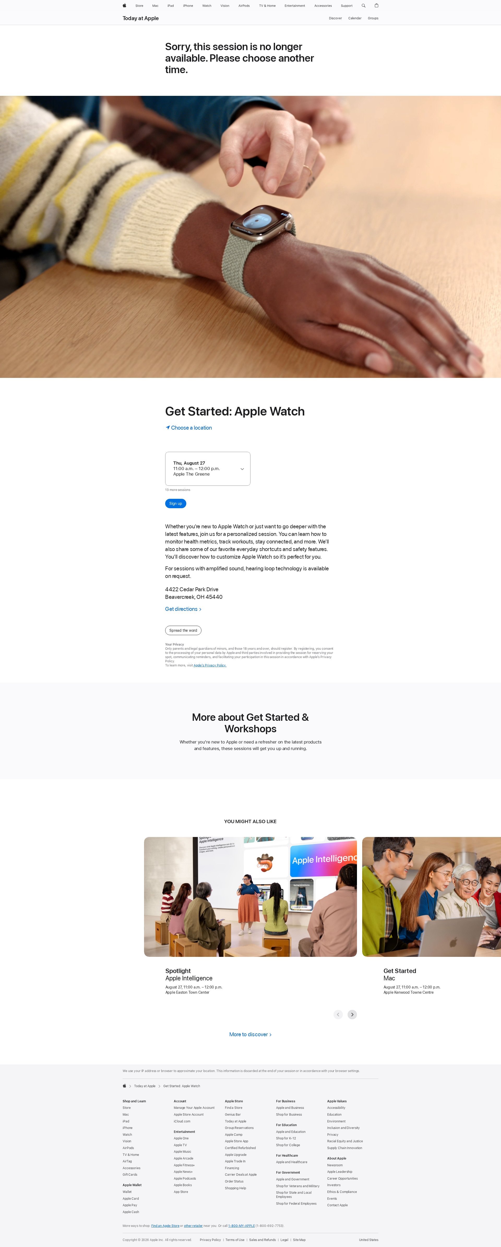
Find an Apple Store (165, 1226)
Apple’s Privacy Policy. (210, 665)
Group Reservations (239, 1128)
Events (332, 1199)
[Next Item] (352, 1014)
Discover (335, 18)
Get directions (181, 609)
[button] (364, 5)
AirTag (127, 1161)
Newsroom (335, 1165)
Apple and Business (290, 1108)
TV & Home (131, 1155)
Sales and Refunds (262, 1240)
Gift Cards (130, 1174)
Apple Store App (236, 1141)
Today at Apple (141, 18)
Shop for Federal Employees (296, 1203)
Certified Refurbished (240, 1148)
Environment (336, 1121)
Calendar (355, 18)
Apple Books (183, 1185)
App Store (181, 1192)
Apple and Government (292, 1179)
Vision (127, 1141)
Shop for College (288, 1145)
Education (334, 1114)
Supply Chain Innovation (344, 1148)
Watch (127, 1135)
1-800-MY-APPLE (241, 1226)
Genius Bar (233, 1114)
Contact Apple (337, 1205)
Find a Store (233, 1108)
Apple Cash (131, 1212)
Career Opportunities (342, 1178)
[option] (205, 468)
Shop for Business (289, 1114)
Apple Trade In (235, 1161)
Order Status (234, 1181)
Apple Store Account (189, 1114)
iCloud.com (182, 1121)
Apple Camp (233, 1135)
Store (126, 1108)
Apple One (181, 1138)
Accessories (131, 1168)
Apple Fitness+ (184, 1165)
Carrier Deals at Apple (241, 1174)
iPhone (128, 1128)
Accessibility (336, 1108)
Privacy (332, 1135)
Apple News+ (183, 1172)
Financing (232, 1168)
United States (368, 1240)
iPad (126, 1121)
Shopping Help (235, 1188)
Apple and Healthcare (291, 1162)
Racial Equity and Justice (345, 1141)
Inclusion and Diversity (343, 1128)
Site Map (299, 1240)
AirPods (128, 1148)
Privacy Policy (210, 1240)
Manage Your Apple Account (194, 1108)
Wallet (127, 1192)
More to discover (248, 1034)
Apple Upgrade (235, 1155)
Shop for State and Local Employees (294, 1195)
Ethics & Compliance (342, 1192)
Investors (334, 1185)
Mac (126, 1114)
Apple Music (182, 1152)
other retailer (193, 1226)
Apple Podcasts (185, 1178)
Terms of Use (234, 1240)
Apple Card (131, 1199)
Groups (373, 18)
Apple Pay (130, 1205)
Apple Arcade (183, 1158)
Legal (284, 1240)
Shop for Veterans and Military (297, 1186)
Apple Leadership (339, 1172)
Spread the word (183, 630)
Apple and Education (291, 1132)
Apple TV (180, 1145)
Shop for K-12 (286, 1138)
